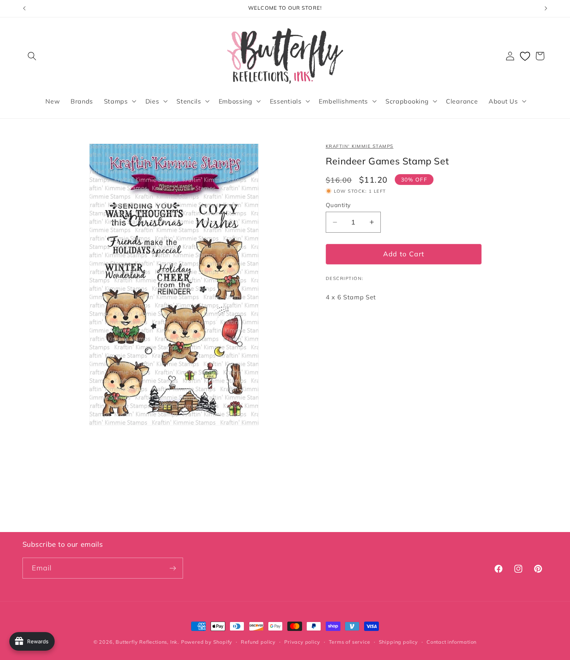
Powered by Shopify (207, 642)
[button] (32, 56)
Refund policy (258, 642)
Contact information (452, 642)
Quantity (338, 205)
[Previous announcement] (24, 8)
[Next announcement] (545, 8)
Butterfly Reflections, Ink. (147, 642)
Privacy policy (302, 642)
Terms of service (349, 642)
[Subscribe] (173, 568)
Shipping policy (398, 642)
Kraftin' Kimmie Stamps (360, 146)
